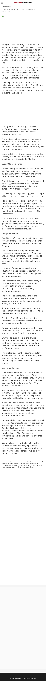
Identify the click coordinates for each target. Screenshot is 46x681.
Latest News (6, 7)
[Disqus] (23, 499)
